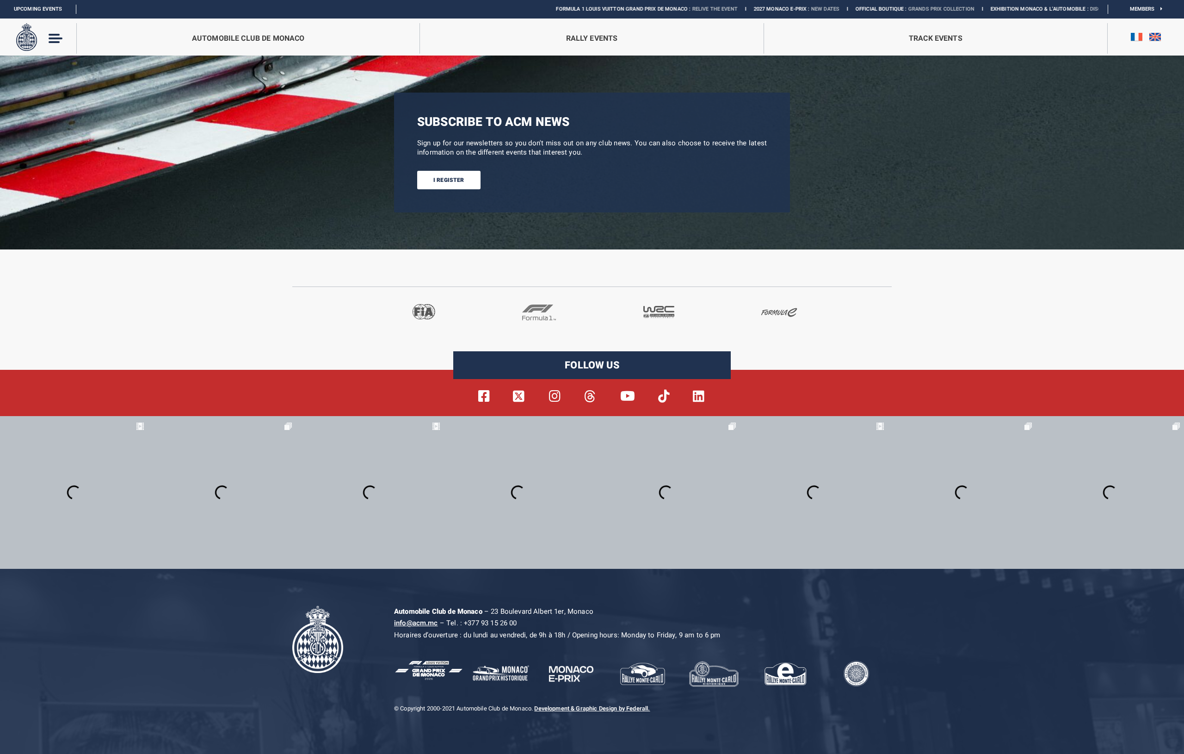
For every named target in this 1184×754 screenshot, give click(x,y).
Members (1145, 9)
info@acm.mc (416, 623)
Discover (1034, 9)
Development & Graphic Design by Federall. (592, 708)
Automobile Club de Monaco (248, 38)
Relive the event (646, 9)
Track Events (935, 38)
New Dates (757, 9)
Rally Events (592, 38)
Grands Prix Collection (873, 9)
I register (448, 180)
